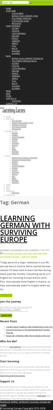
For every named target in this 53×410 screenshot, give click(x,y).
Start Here (11, 11)
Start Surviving (13, 26)
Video (8, 91)
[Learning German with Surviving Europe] (26, 256)
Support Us (11, 98)
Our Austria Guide (20, 21)
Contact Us (11, 103)
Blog (8, 56)
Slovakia (16, 51)
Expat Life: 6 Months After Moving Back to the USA (28, 335)
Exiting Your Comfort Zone (25, 16)
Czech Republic (19, 33)
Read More (6, 295)
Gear (8, 93)
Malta (15, 48)
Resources (16, 23)
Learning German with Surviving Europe (25, 228)
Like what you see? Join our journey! (16, 307)
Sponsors (16, 101)
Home (8, 8)
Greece (15, 43)
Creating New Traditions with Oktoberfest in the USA (29, 326)
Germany (16, 41)
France (15, 38)
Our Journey (18, 13)
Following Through (21, 18)
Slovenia (16, 53)
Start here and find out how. (12, 375)
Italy (14, 46)
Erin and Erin (15, 347)
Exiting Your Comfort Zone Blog (27, 58)
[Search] (31, 3)
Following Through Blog (24, 61)
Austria (15, 28)
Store (8, 96)
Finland (15, 36)
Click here (41, 395)
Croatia (15, 31)
